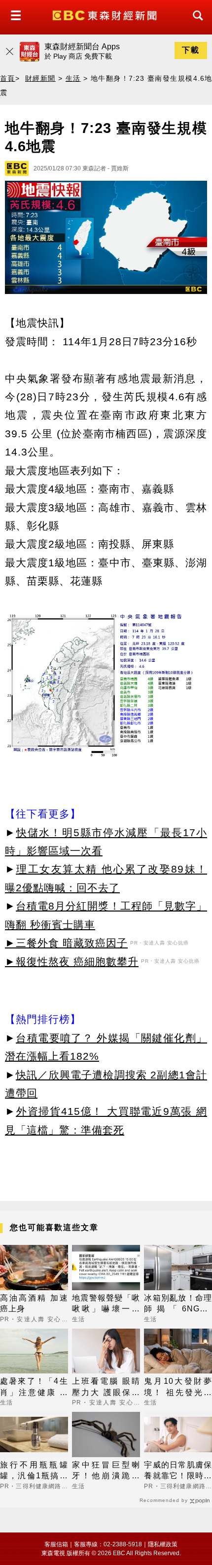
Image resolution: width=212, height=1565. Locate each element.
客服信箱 (56, 1544)
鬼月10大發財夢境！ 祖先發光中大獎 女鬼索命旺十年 (178, 1387)
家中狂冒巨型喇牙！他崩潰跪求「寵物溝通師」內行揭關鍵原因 (106, 1471)
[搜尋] (195, 24)
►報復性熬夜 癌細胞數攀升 (72, 961)
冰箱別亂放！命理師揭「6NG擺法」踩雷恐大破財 (178, 1304)
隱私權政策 (162, 1544)
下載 (191, 50)
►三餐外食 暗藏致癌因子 (66, 942)
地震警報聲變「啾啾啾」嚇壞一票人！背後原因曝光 (106, 1304)
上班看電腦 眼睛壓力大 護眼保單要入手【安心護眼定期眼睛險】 (106, 1387)
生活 (73, 78)
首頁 (7, 78)
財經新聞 (40, 78)
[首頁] (105, 14)
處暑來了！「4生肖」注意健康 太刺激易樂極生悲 (34, 1387)
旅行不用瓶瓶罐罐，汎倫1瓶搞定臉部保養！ (34, 1471)
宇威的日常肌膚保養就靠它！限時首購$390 (178, 1471)
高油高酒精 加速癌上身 (34, 1303)
